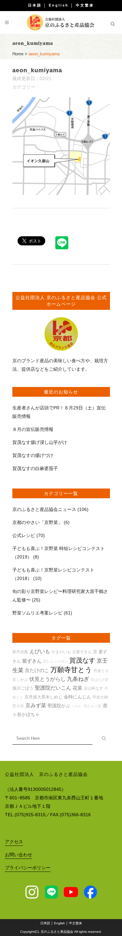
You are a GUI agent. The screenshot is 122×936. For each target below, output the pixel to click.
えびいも (39, 651)
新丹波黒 (20, 652)
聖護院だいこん (53, 688)
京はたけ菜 (99, 679)
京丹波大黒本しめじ (43, 697)
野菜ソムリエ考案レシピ (37, 612)
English (59, 5)
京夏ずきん (82, 652)
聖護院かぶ (58, 705)
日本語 (35, 5)
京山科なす (93, 688)
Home (17, 53)
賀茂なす (82, 660)
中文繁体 (85, 5)
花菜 (77, 688)
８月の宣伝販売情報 (32, 429)
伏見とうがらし (47, 679)
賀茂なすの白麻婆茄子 (35, 468)
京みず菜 (35, 705)
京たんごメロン (55, 661)
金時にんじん (77, 696)
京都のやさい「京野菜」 (37, 522)
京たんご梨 (93, 706)
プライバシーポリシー (27, 867)
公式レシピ (23, 535)
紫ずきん (32, 661)
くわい (77, 706)
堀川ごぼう (23, 688)
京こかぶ (20, 679)
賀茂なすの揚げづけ (32, 455)
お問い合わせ (18, 854)
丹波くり (101, 670)
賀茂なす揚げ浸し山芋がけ (39, 442)
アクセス (14, 841)
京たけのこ (37, 670)
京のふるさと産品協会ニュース (44, 509)
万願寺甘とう (71, 670)
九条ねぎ (78, 679)
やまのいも (61, 652)
